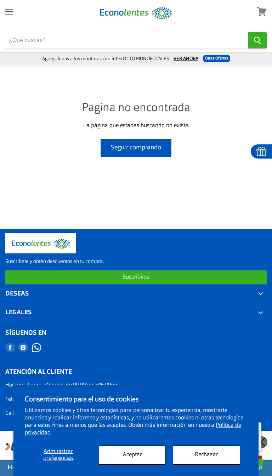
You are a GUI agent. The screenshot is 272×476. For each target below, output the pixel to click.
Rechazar (206, 455)
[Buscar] (257, 40)
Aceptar (132, 455)
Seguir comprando (136, 147)
